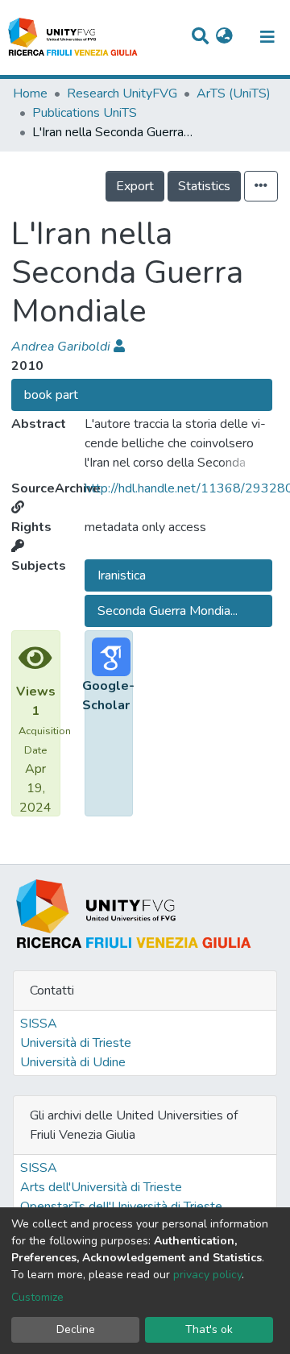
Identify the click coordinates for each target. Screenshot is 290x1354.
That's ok (209, 1329)
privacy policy (207, 1274)
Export (135, 186)
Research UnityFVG (122, 93)
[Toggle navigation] (267, 37)
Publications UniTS (84, 113)
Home (30, 93)
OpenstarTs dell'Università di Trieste (121, 1206)
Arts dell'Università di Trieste (101, 1187)
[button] (224, 37)
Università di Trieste (75, 1043)
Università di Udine (73, 1062)
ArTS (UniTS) (234, 93)
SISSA (38, 1023)
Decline (75, 1329)
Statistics (204, 186)
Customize (37, 1297)
